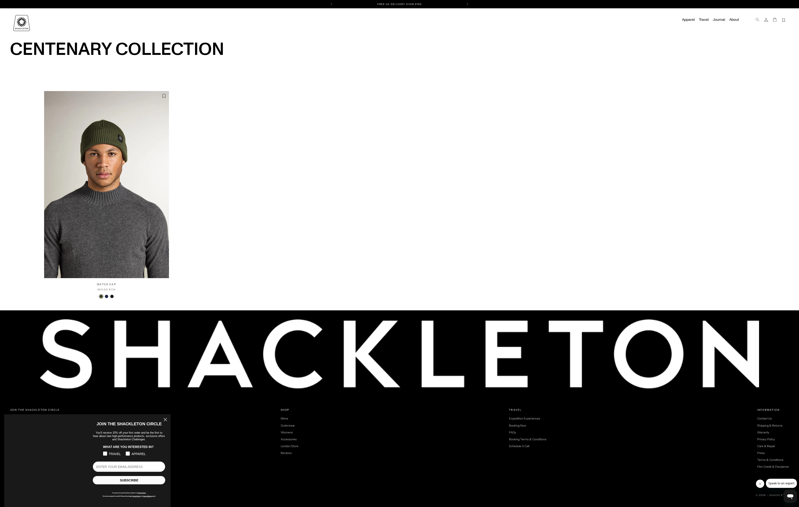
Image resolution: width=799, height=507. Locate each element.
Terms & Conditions (770, 460)
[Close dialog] (165, 419)
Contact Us (764, 418)
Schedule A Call (519, 446)
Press (761, 453)
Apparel (688, 20)
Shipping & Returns (770, 425)
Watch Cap (106, 284)
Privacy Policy (766, 439)
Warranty (763, 432)
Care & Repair (766, 446)
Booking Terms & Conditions (527, 439)
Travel (704, 20)
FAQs (512, 432)
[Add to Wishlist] (164, 96)
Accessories (289, 439)
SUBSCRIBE (129, 480)
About (734, 20)
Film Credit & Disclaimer (773, 467)
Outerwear (288, 425)
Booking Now (517, 425)
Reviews (286, 453)
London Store (289, 446)
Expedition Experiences (524, 418)
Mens (284, 418)
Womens (287, 432)
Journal (719, 20)
